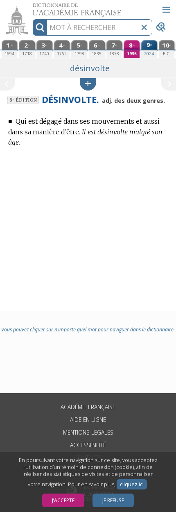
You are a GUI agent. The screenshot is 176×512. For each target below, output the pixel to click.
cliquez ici (132, 484)
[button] (88, 84)
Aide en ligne (88, 420)
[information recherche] (40, 27)
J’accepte (63, 500)
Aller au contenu (31, 7)
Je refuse (113, 500)
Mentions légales (88, 432)
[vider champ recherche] (144, 27)
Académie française (88, 407)
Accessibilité (88, 445)
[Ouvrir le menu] (166, 10)
